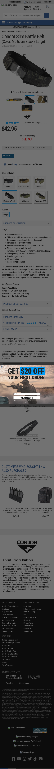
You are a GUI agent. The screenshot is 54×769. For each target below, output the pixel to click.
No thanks (27, 402)
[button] (27, 398)
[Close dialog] (2, 366)
